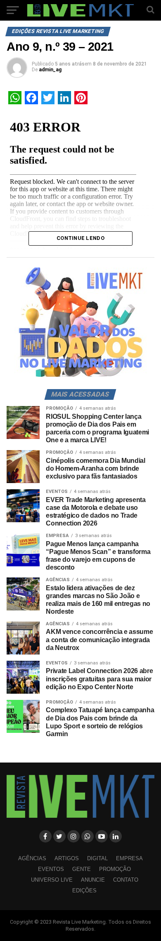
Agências (32, 858)
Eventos (51, 869)
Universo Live (52, 880)
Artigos (66, 858)
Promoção (115, 869)
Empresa (129, 858)
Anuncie (93, 880)
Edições (84, 890)
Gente (81, 869)
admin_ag (50, 70)
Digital (97, 858)
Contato (125, 880)
